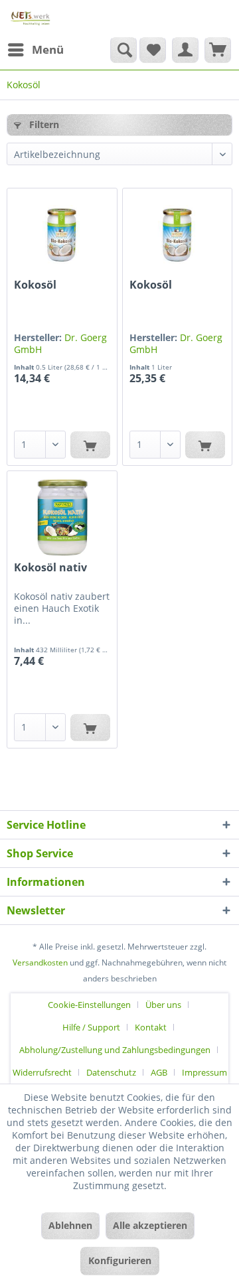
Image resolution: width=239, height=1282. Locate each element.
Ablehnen (70, 1225)
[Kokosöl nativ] (62, 517)
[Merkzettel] (152, 49)
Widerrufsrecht (42, 1072)
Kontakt (151, 1027)
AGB (159, 1072)
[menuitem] (35, 49)
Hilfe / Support (91, 1027)
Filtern (43, 124)
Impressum (204, 1072)
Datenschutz (111, 1072)
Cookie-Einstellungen (89, 1005)
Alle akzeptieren (150, 1225)
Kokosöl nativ (50, 568)
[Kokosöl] (62, 235)
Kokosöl (35, 285)
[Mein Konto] (185, 49)
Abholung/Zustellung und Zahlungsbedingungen (114, 1050)
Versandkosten (40, 962)
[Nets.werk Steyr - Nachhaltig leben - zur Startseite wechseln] (31, 18)
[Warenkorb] (217, 49)
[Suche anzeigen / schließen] (123, 49)
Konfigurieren (119, 1260)
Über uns (163, 1005)
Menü (48, 49)
